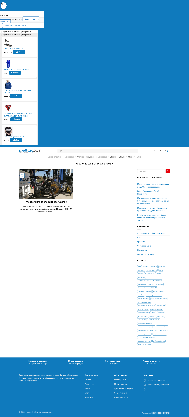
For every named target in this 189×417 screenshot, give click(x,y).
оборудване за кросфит (146, 327)
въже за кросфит (156, 309)
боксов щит (161, 305)
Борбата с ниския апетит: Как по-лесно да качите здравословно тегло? (152, 218)
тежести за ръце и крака (147, 337)
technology (141, 277)
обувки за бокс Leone (145, 330)
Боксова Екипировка (156, 284)
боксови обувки (143, 298)
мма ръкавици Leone (145, 323)
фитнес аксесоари (144, 341)
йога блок (161, 312)
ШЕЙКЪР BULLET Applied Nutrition (16, 69)
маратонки (160, 316)
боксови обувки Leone (159, 298)
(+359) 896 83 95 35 (156, 380)
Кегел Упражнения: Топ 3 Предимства (148, 192)
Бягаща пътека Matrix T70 (13, 49)
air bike (145, 266)
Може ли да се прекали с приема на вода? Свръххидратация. (153, 185)
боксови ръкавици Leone (146, 305)
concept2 (141, 270)
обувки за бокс (162, 327)
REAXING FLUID (150, 273)
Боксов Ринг (142, 284)
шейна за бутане (159, 341)
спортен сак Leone (159, 334)
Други (122, 157)
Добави (19, 52)
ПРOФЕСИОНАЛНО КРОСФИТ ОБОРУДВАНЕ (46, 202)
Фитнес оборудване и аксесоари (92, 157)
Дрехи (113, 157)
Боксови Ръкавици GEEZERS (147, 288)
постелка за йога (161, 330)
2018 (139, 266)
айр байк (141, 295)
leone (161, 270)
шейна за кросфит (144, 344)
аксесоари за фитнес (153, 295)
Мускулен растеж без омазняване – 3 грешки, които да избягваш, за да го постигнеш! (153, 201)
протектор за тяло (144, 334)
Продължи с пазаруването (15, 25)
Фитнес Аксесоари (145, 254)
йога (153, 312)
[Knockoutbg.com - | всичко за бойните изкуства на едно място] (30, 151)
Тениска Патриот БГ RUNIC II (14, 137)
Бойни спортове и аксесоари (61, 157)
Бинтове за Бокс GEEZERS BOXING (150, 281)
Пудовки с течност (144, 291)
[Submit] (60, 151)
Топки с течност (158, 291)
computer (153, 266)
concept (162, 266)
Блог (139, 157)
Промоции (142, 250)
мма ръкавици (154, 320)
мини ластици (142, 320)
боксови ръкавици (144, 302)
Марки (131, 157)
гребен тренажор (144, 312)
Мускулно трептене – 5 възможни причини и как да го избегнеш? (152, 209)
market (140, 273)
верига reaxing (143, 309)
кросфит (141, 242)
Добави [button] (15, 73)
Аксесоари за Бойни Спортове (150, 233)
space (159, 273)
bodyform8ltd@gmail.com (158, 385)
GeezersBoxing (152, 270)
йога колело (142, 316)
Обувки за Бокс (144, 246)
